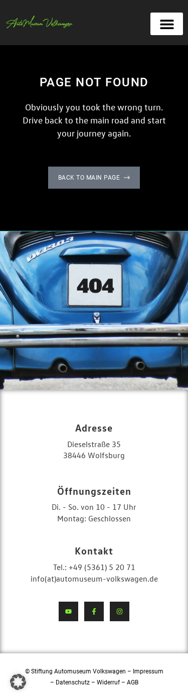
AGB (132, 682)
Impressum (148, 671)
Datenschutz (73, 682)
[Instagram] (119, 611)
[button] (166, 24)
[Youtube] (68, 611)
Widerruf (109, 682)
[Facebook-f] (94, 611)
